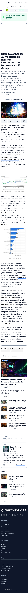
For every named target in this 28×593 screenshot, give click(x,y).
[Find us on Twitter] (4, 515)
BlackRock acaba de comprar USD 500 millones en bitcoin (17, 401)
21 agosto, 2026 (13, 386)
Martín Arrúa (5, 386)
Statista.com (5, 323)
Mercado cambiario (16, 351)
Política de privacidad (7, 566)
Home (2, 51)
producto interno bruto (10, 159)
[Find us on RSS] (17, 515)
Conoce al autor (20, 465)
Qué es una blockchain (7, 533)
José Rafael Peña (9, 92)
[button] (14, 121)
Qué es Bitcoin (5, 524)
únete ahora (9, 17)
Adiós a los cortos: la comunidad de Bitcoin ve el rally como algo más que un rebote (17, 477)
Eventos (3, 551)
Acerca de (4, 562)
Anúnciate (4, 581)
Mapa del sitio (5, 570)
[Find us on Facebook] (1, 515)
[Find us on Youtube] (9, 515)
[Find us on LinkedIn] (15, 515)
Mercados (7, 51)
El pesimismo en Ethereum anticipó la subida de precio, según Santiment (17, 417)
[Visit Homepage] (5, 2)
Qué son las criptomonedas (8, 527)
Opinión (3, 548)
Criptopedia (4, 535)
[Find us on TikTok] (20, 515)
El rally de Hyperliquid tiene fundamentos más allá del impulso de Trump (13, 381)
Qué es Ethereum (6, 531)
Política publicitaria (6, 568)
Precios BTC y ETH (6, 553)
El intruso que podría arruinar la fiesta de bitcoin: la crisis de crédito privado (18, 425)
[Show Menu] (2, 2)
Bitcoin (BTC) (11, 348)
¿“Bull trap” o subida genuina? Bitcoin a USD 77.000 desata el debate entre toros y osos (18, 408)
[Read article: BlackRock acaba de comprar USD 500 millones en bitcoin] (4, 402)
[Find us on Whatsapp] (22, 515)
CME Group (20, 348)
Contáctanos (4, 579)
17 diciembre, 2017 (7, 94)
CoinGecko (22, 277)
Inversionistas (6, 351)
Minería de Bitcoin (6, 529)
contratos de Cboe (8, 298)
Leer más (5, 396)
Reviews (3, 544)
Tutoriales (4, 546)
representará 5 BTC (8, 305)
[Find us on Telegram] (12, 515)
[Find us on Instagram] (6, 515)
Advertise (3, 583)
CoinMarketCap (7, 213)
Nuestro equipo (5, 564)
